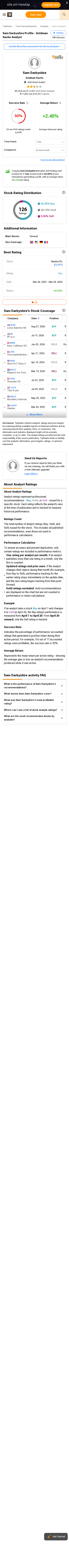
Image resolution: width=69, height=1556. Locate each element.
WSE (12, 361)
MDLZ (13, 396)
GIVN (12, 378)
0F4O (13, 325)
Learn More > (31, 473)
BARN (12, 343)
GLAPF (58, 264)
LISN (11, 352)
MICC (13, 369)
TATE (13, 387)
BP (11, 334)
